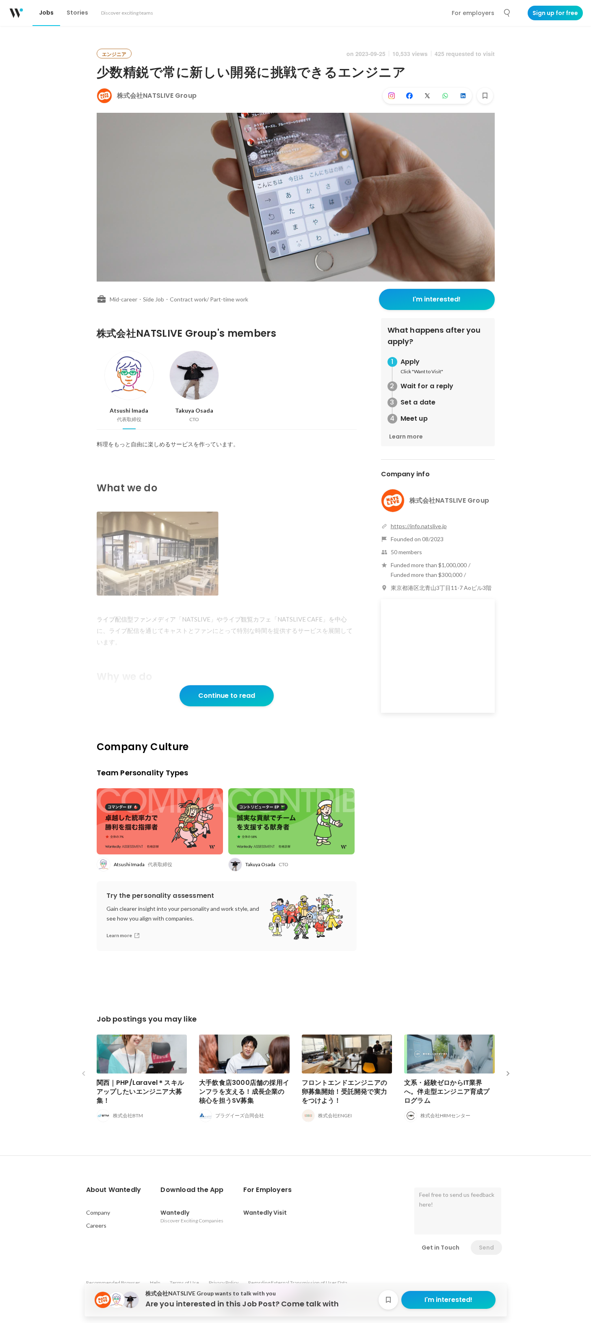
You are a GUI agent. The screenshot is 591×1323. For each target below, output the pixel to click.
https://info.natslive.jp (419, 526)
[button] (113, 1190)
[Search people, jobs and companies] (507, 13)
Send (486, 1247)
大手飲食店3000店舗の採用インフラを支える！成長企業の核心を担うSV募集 (244, 1091)
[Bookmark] (485, 96)
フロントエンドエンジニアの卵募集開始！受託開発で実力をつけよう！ (345, 1091)
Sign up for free (555, 13)
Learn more (406, 436)
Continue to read (226, 695)
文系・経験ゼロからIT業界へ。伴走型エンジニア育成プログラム (447, 1091)
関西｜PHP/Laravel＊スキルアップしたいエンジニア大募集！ (140, 1091)
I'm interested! (437, 299)
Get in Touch (440, 1247)
